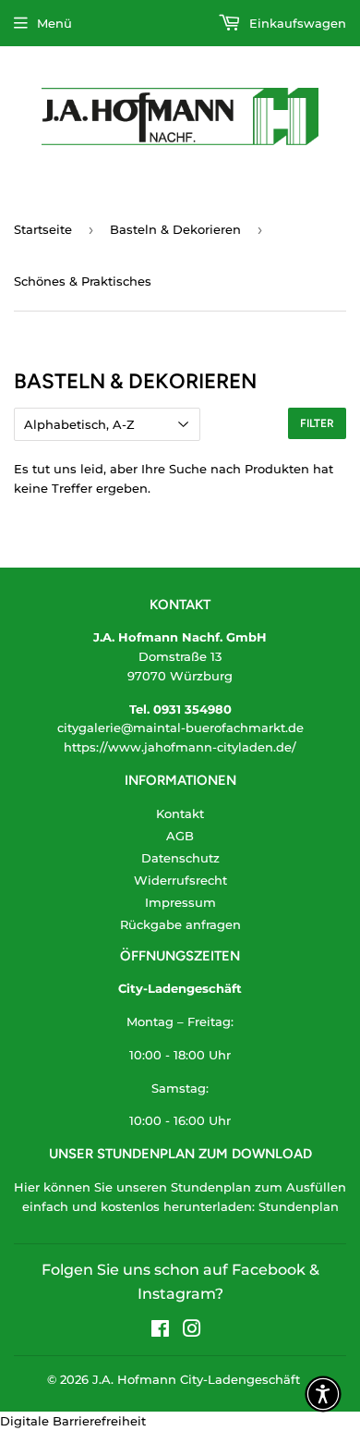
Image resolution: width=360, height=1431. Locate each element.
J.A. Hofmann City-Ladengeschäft (196, 1379)
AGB (180, 835)
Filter (317, 423)
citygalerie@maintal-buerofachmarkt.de (180, 727)
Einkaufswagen (296, 23)
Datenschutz (180, 857)
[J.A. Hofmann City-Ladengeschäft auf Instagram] (192, 1331)
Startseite (43, 229)
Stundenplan (298, 1206)
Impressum (180, 902)
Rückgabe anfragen (180, 924)
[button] (323, 1394)
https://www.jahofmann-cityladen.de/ (180, 747)
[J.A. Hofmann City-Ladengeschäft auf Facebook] (160, 1331)
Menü (54, 23)
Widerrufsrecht (180, 880)
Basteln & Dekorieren (175, 229)
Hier (27, 1187)
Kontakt (180, 813)
